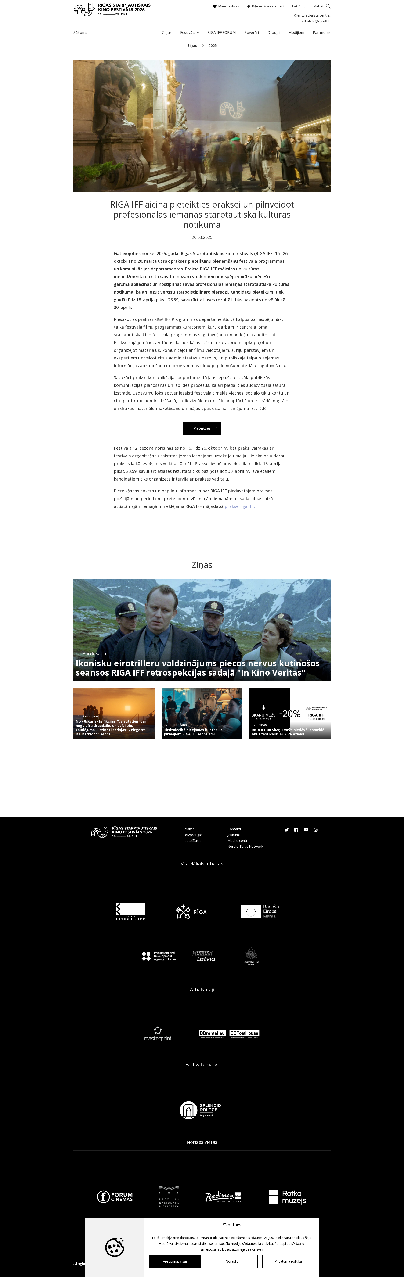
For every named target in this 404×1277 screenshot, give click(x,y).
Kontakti (234, 828)
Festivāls (187, 32)
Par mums (322, 32)
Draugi (273, 32)
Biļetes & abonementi (268, 6)
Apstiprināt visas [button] (175, 1261)
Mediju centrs (238, 840)
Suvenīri (252, 32)
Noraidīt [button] (232, 1261)
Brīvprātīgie (193, 834)
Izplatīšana (192, 840)
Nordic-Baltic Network (245, 846)
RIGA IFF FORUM (221, 32)
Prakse (189, 828)
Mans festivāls (229, 6)
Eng (303, 6)
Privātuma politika (288, 1261)
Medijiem (296, 32)
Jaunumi (233, 834)
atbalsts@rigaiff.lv (316, 21)
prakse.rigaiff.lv (240, 506)
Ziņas (167, 32)
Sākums (80, 32)
